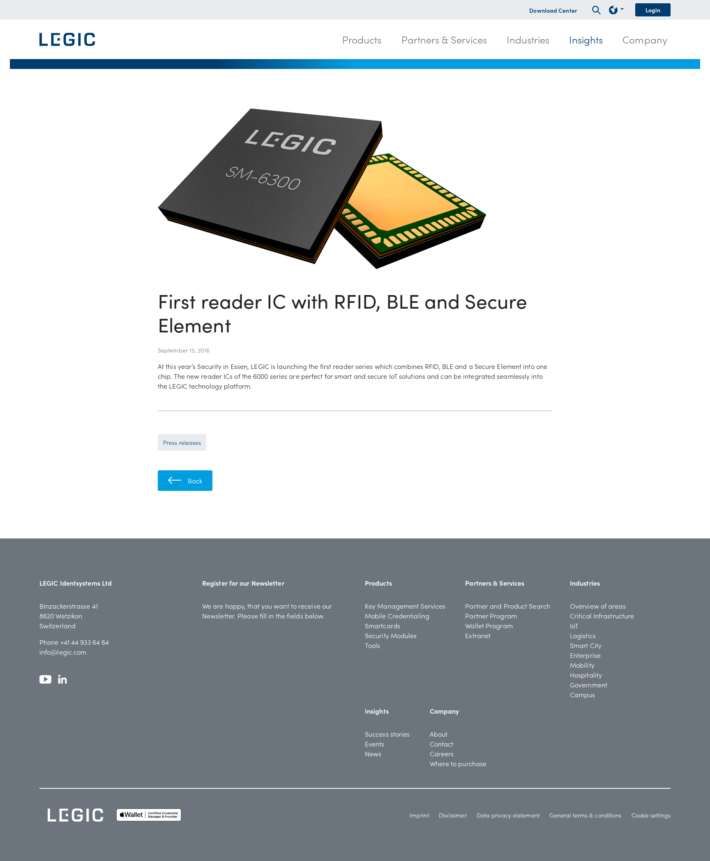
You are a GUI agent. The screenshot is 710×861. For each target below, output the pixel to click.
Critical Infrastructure (602, 615)
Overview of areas (598, 605)
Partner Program (491, 615)
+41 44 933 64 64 (84, 641)
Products (378, 582)
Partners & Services (494, 582)
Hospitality (586, 674)
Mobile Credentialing (397, 615)
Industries (585, 582)
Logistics (583, 635)
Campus (582, 694)
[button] (362, 39)
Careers (442, 753)
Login (653, 10)
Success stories (387, 733)
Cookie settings (651, 815)
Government (588, 684)
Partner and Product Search (507, 605)
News (373, 753)
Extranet (478, 635)
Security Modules (391, 635)
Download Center (553, 10)
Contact (442, 743)
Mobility (582, 664)
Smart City (586, 645)
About (439, 733)
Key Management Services (405, 605)
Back (195, 480)
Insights (377, 710)
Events (375, 743)
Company (444, 710)
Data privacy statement (508, 815)
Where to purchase (458, 763)
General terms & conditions (585, 815)
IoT (574, 625)
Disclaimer (453, 815)
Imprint (419, 815)
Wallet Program (488, 625)
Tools (372, 645)
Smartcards (382, 625)
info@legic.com (62, 651)
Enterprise (585, 654)
